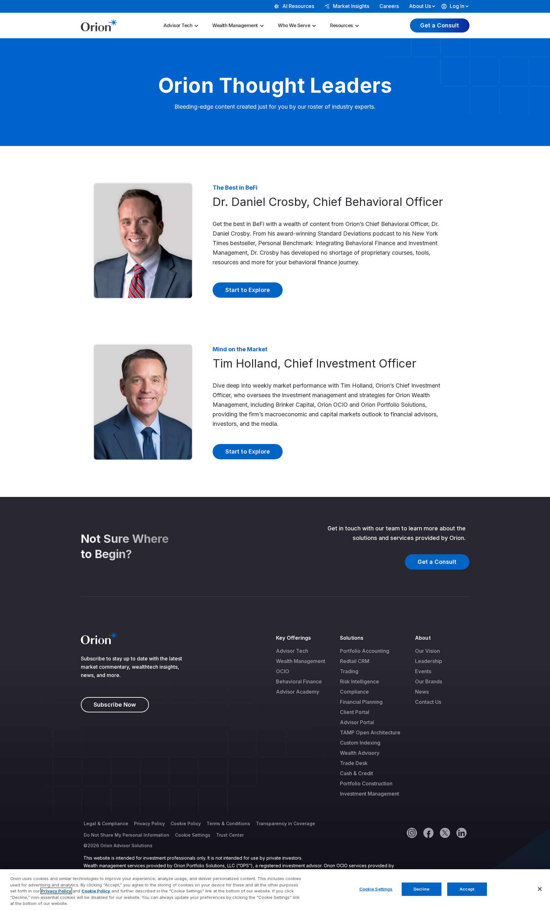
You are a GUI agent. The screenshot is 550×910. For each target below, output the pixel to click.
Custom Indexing (360, 742)
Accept (467, 889)
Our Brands (428, 681)
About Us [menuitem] (420, 6)
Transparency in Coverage (285, 823)
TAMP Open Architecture (370, 732)
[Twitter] (445, 833)
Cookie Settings (192, 835)
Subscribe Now (115, 704)
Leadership (428, 661)
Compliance (354, 691)
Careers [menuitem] (389, 6)
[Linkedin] (461, 833)
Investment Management (369, 793)
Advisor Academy (297, 691)
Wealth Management (235, 25)
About (422, 638)
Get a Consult (439, 25)
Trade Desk (354, 763)
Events (423, 671)
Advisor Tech (178, 25)
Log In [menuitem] (457, 6)
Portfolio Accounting (364, 651)
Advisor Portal (357, 722)
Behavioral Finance (299, 681)
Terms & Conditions (228, 823)
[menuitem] (183, 25)
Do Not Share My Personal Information (126, 835)
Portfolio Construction (366, 783)
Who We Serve (294, 25)
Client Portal (354, 712)
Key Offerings (293, 638)
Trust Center (230, 835)
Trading (349, 671)
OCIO (282, 671)
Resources (341, 25)
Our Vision (427, 651)
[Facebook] (428, 833)
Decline (421, 889)
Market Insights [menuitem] (351, 6)
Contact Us (428, 702)
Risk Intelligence (359, 681)
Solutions (351, 638)
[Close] (540, 889)
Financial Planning (361, 702)
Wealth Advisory (359, 753)
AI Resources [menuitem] (298, 6)
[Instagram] (412, 833)
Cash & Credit (356, 773)
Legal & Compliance (106, 823)
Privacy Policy (149, 823)
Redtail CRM (354, 661)
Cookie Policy (186, 823)
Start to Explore (247, 290)
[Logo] (99, 25)
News (422, 691)
